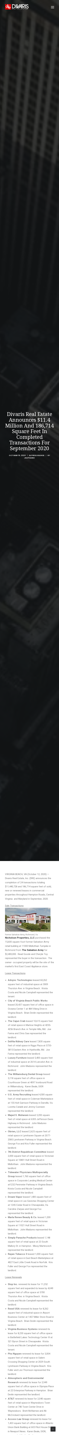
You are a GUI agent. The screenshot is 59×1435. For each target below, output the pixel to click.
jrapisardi (29, 458)
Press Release (37, 455)
